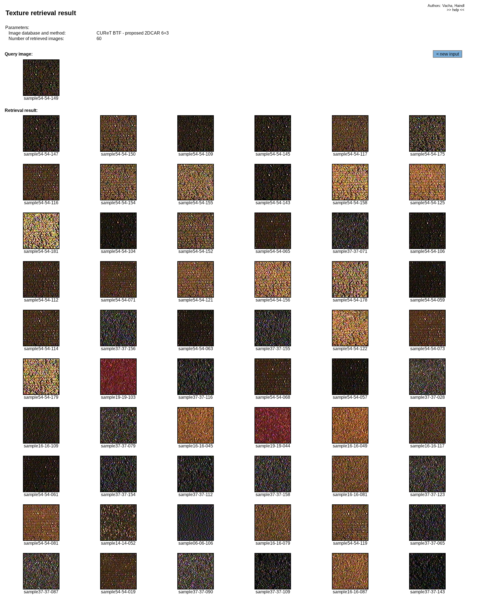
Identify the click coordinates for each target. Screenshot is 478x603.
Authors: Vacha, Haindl (446, 6)
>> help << (455, 10)
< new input (447, 54)
